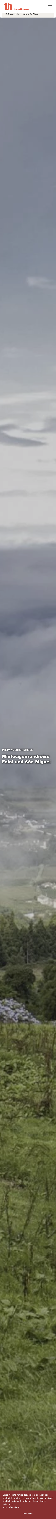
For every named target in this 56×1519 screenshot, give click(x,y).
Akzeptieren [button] (28, 1513)
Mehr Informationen (12, 1507)
